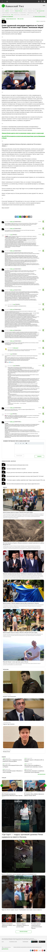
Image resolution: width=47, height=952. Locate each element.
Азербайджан (16, 9)
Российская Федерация (14, 12)
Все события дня (41, 774)
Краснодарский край (40, 10)
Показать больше (23, 931)
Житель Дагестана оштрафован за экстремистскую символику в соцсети (33, 765)
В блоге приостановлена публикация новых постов (17, 465)
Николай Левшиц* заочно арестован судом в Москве (15, 662)
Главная (3, 18)
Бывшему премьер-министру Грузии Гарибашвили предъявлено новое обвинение (22, 573)
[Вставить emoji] (26, 443)
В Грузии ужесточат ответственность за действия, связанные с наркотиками (22, 472)
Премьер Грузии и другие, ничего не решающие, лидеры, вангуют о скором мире (23, 133)
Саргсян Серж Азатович (8, 724)
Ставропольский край (6, 14)
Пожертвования (25, 941)
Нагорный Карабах (5, 12)
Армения (21, 9)
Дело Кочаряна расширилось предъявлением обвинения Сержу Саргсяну (12, 794)
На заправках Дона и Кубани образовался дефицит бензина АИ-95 (34, 794)
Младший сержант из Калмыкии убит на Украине (34, 760)
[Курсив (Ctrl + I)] (18, 443)
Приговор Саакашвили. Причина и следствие (16, 468)
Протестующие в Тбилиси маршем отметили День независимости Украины (21, 603)
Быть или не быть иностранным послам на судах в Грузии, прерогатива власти (23, 483)
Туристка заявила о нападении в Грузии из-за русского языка (23, 925)
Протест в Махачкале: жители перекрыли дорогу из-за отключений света (19, 874)
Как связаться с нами (13, 941)
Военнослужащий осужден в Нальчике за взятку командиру (12, 771)
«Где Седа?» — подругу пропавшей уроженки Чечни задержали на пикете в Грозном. (22, 835)
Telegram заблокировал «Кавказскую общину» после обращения (9, 925)
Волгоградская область (37, 9)
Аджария (7, 9)
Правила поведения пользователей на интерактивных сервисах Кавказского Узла (27, 947)
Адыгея (11, 9)
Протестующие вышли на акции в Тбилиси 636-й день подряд (18, 512)
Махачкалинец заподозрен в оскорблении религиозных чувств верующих (34, 771)
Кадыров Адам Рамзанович (9, 696)
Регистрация (19, 455)
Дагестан (7, 10)
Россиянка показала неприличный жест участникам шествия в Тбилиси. (36, 926)
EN (4, 1)
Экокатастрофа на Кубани (39, 16)
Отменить (39, 456)
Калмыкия (25, 10)
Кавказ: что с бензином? (8, 16)
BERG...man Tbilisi (21, 18)
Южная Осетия (17, 14)
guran (11, 234)
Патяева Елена (6, 751)
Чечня (12, 14)
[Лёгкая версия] (7, 1)
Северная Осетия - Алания (32, 12)
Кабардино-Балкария (18, 10)
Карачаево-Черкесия (32, 10)
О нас (3, 941)
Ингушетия (12, 10)
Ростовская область (22, 12)
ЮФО (28, 14)
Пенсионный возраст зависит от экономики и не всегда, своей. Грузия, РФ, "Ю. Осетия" (25, 476)
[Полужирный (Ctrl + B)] (16, 443)
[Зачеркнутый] (23, 443)
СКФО (39, 12)
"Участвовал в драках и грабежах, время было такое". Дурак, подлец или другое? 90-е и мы (26, 480)
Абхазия (3, 9)
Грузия (3, 10)
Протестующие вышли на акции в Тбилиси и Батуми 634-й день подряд (20, 632)
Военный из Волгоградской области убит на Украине (12, 765)
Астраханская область (28, 9)
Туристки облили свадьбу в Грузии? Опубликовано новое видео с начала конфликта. (22, 909)
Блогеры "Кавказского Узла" (11, 18)
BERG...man (12, 221)
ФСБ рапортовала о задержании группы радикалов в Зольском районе (12, 760)
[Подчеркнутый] (20, 443)
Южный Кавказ (23, 14)
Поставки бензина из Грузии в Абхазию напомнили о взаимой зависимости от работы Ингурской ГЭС (23, 543)
